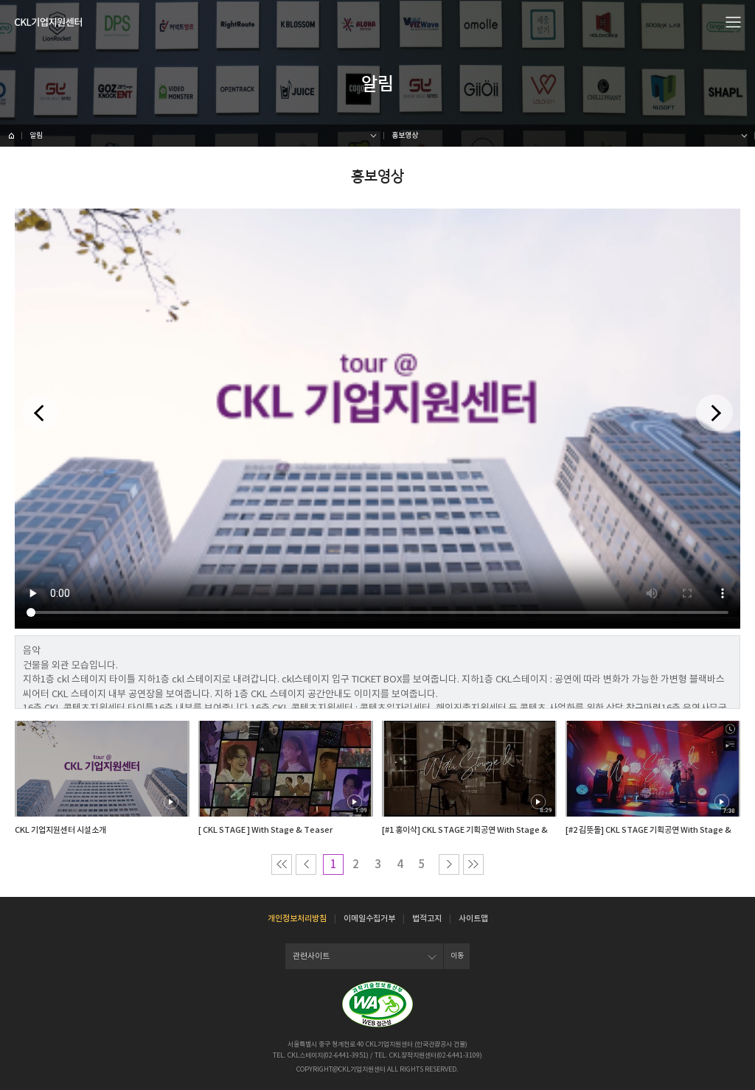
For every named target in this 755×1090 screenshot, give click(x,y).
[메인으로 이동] (48, 22)
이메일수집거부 (369, 918)
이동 (457, 955)
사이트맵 (473, 918)
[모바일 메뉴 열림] (733, 21)
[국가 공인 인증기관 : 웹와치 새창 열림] (377, 1004)
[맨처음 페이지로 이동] (281, 864)
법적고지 (427, 918)
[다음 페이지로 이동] (449, 864)
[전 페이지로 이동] (306, 864)
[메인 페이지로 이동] (11, 136)
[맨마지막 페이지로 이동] (473, 864)
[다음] (714, 412)
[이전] (40, 412)
